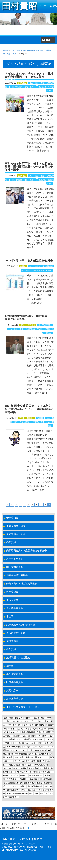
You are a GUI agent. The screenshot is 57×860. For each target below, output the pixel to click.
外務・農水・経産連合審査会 (21, 583)
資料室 (23, 266)
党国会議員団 (9, 783)
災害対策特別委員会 (17, 632)
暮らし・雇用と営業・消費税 (25, 768)
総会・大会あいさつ (37, 750)
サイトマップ (24, 824)
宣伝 (36, 793)
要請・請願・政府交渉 (12, 718)
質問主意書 (12, 690)
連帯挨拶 (37, 790)
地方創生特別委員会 (17, 575)
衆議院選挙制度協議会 (18, 657)
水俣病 (19, 783)
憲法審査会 (12, 600)
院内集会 (24, 775)
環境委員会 (12, 641)
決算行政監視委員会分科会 (20, 624)
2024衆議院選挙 (46, 779)
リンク (13, 824)
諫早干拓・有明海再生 (38, 754)
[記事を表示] (43, 150)
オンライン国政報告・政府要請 (23, 772)
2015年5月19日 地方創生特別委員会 (29, 260)
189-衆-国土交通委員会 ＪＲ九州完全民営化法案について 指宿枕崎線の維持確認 (29, 409)
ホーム (4, 824)
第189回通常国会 (27, 325)
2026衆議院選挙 (36, 775)
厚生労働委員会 (14, 558)
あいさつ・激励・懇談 (27, 729)
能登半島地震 (29, 783)
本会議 (9, 616)
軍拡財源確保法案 (35, 786)
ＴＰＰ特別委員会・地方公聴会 (23, 707)
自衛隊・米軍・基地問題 (24, 736)
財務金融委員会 (14, 682)
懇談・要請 (26, 790)
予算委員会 (12, 517)
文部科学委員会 (14, 608)
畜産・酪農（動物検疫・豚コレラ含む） (31, 757)
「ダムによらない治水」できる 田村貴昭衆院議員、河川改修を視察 (29, 75)
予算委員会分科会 (15, 534)
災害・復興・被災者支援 (34, 725)
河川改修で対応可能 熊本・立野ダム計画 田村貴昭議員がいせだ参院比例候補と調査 (29, 167)
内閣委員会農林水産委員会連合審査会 (26, 550)
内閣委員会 (12, 542)
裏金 (31, 793)
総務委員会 (12, 649)
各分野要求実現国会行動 (17, 793)
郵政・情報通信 (13, 747)
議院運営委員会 (14, 674)
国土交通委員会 (45, 325)
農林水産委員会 (14, 698)
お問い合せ (37, 824)
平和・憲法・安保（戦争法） (34, 747)
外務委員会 (12, 591)
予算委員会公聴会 (15, 525)
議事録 (40, 418)
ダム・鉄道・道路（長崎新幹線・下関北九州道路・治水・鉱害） (32, 422)
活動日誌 (22, 83)
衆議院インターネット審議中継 (28, 813)
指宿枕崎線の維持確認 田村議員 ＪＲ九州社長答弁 (29, 317)
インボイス (15, 732)
